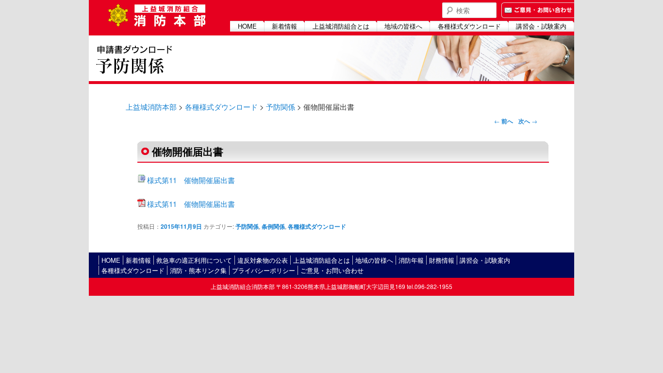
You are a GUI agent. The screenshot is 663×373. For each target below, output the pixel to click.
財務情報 (441, 260)
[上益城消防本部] (156, 10)
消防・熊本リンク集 (198, 270)
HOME (247, 26)
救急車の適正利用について (194, 260)
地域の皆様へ (403, 26)
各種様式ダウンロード (469, 26)
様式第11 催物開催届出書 (191, 180)
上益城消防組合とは (341, 26)
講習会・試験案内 (541, 26)
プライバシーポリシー (263, 270)
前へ (503, 121)
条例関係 (273, 226)
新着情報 (284, 26)
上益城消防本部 (151, 107)
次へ (527, 121)
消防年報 (411, 260)
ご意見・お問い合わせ (332, 270)
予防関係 (280, 107)
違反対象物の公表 (262, 260)
